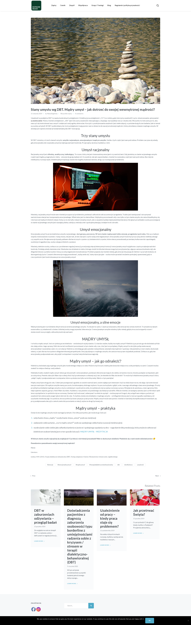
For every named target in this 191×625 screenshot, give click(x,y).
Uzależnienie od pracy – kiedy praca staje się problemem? (110, 518)
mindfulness (128, 465)
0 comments (79, 114)
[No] (188, 620)
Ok (150, 620)
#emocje (50, 465)
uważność (140, 465)
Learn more (38, 541)
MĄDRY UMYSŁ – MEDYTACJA (94, 431)
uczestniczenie (36, 121)
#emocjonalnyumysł (64, 465)
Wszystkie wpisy (66, 114)
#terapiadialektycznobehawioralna (101, 465)
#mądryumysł (80, 465)
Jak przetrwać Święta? (143, 512)
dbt (118, 465)
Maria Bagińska (52, 114)
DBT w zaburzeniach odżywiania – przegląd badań (45, 516)
